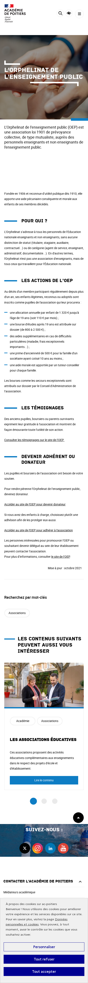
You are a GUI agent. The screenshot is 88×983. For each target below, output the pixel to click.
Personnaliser (44, 946)
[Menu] (79, 14)
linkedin (50, 848)
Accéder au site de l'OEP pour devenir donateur (35, 504)
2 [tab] (44, 801)
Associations (17, 613)
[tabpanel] (44, 726)
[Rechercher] (60, 14)
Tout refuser (44, 959)
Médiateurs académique (19, 892)
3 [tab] (54, 801)
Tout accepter (44, 971)
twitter (24, 848)
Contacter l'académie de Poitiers (38, 881)
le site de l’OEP (60, 557)
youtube (63, 848)
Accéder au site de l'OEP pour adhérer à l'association (38, 530)
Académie (22, 721)
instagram (37, 848)
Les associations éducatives (43, 739)
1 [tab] (33, 801)
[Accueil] (16, 13)
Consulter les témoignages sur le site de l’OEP (34, 440)
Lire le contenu (44, 780)
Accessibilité (69, 13)
